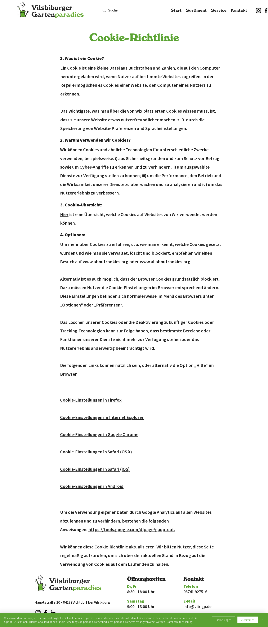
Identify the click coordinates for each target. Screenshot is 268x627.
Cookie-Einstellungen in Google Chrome (99, 434)
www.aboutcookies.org (105, 262)
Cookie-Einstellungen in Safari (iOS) (95, 469)
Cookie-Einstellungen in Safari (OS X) (96, 452)
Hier (64, 214)
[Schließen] (262, 620)
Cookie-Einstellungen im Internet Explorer (102, 417)
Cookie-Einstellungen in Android (92, 486)
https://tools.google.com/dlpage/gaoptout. (131, 529)
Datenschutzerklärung (179, 622)
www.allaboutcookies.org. (165, 262)
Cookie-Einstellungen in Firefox (91, 400)
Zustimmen (247, 620)
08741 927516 (195, 591)
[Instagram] (258, 10)
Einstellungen (223, 620)
